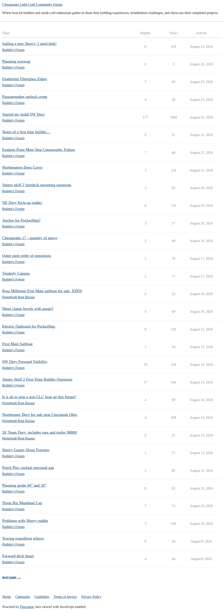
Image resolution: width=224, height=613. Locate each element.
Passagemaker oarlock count (24, 96)
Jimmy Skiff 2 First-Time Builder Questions (37, 379)
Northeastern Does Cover (22, 167)
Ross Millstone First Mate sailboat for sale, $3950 (42, 291)
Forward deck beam (18, 556)
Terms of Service (65, 597)
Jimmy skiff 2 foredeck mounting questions (36, 185)
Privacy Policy (91, 597)
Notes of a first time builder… (26, 132)
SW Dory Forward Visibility (24, 361)
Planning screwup (16, 61)
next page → (11, 577)
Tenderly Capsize (16, 273)
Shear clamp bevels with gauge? (27, 308)
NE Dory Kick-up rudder (22, 202)
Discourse (27, 607)
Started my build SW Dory (23, 114)
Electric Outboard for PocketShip (28, 326)
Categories (22, 597)
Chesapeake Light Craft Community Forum (32, 4)
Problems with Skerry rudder (25, 520)
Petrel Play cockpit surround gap (28, 467)
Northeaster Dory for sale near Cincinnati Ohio (39, 414)
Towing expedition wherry (23, 538)
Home (6, 597)
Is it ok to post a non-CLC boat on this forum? (39, 397)
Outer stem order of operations (26, 255)
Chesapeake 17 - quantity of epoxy (30, 238)
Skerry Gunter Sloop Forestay (26, 450)
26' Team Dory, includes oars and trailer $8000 (39, 432)
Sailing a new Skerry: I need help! (29, 43)
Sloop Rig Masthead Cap (22, 503)
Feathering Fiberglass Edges (24, 79)
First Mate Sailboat (17, 344)
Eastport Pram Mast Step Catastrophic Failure (38, 149)
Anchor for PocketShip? (21, 220)
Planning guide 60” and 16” (24, 485)
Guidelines (41, 597)
